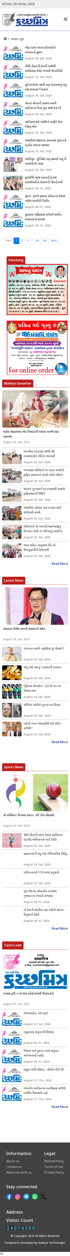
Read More (60, 564)
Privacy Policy (54, 1172)
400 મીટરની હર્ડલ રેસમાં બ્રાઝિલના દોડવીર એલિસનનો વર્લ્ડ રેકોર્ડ (43, 837)
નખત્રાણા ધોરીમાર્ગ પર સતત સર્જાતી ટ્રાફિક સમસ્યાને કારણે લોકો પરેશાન (44, 472)
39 (37, 241)
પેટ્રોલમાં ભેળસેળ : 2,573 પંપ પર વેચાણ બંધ (42, 688)
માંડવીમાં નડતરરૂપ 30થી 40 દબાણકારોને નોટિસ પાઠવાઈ (39, 454)
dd (1, 1254)
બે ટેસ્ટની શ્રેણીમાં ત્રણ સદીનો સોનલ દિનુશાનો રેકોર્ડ (44, 912)
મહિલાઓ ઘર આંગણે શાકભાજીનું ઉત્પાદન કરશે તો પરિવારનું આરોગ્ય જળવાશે (43, 529)
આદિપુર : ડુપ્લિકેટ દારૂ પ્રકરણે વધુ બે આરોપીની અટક (45, 161)
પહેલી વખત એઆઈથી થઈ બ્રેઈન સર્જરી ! (42, 726)
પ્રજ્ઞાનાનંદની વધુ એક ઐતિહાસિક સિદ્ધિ (45, 854)
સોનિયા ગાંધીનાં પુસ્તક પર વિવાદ (42, 705)
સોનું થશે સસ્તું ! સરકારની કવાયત (42, 668)
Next (54, 241)
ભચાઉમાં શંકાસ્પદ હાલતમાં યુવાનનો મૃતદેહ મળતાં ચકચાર (45, 143)
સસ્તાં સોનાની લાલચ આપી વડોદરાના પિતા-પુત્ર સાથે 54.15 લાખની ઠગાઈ (43, 106)
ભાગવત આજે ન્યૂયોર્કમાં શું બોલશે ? (44, 649)
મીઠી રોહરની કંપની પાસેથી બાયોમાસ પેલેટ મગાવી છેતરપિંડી (44, 68)
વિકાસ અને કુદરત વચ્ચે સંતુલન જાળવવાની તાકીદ (41, 1053)
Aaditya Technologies (51, 1243)
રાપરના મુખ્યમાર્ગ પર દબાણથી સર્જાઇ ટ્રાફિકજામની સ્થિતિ (44, 491)
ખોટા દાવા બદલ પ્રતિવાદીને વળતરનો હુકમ (40, 50)
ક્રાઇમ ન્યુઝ (17, 39)
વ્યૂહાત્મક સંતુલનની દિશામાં (39, 1032)
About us (12, 1161)
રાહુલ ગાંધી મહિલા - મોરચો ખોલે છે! (44, 1070)
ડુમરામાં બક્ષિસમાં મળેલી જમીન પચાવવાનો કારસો (43, 217)
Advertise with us (19, 1172)
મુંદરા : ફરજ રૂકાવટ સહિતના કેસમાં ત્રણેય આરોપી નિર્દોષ (45, 198)
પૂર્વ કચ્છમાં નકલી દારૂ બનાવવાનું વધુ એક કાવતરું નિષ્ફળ (45, 87)
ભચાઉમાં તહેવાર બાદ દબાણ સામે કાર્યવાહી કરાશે (42, 510)
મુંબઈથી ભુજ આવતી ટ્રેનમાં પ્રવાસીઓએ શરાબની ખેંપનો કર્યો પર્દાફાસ (44, 180)
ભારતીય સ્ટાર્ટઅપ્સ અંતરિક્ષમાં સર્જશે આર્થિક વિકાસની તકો (45, 1091)
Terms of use (53, 1167)
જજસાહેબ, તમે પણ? (36, 1014)
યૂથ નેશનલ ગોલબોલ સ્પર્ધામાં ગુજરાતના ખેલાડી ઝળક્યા (40, 893)
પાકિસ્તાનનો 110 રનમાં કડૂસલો (41, 873)
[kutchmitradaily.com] (20, 1228)
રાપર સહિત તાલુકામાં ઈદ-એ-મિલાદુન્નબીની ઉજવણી (40, 548)
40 (44, 241)
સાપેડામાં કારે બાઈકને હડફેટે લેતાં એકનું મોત (43, 124)
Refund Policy (54, 1161)
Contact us (14, 1167)
